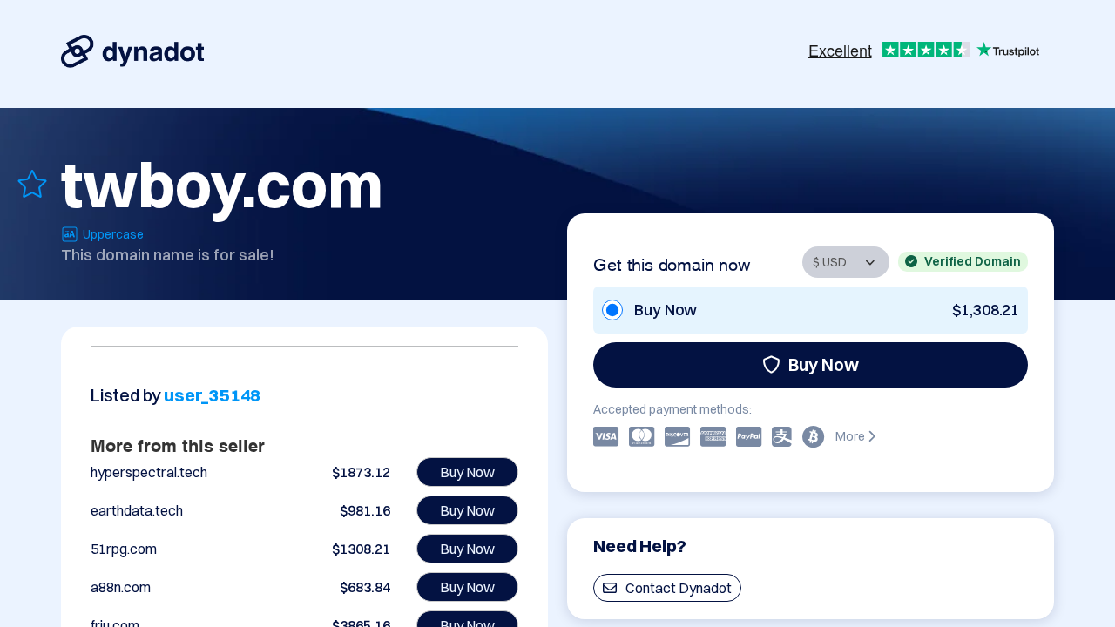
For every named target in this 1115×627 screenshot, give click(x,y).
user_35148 (212, 395)
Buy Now (823, 364)
